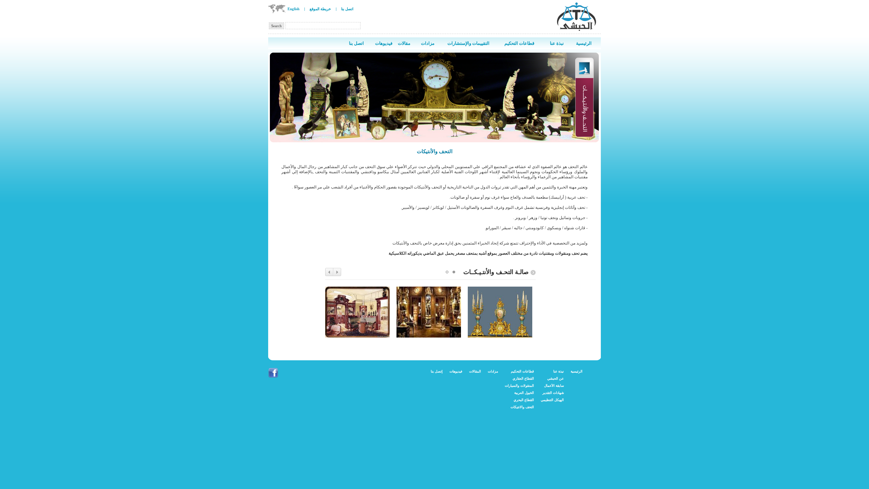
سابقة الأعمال (554, 385)
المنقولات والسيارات (519, 385)
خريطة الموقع (320, 9)
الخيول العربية (524, 393)
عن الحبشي (555, 378)
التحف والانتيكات (522, 407)
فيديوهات (455, 371)
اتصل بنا (347, 9)
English (293, 9)
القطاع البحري (524, 400)
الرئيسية (577, 371)
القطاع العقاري (523, 378)
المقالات (475, 371)
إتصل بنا (437, 371)
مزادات (493, 371)
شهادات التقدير (553, 393)
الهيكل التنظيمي (552, 400)
